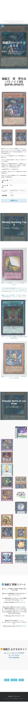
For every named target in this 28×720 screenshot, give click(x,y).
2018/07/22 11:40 (19, 616)
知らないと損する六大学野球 (14, 653)
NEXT (20, 680)
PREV (7, 680)
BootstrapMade (20, 698)
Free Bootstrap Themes (9, 698)
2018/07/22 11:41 (20, 602)
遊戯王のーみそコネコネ (14, 44)
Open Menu (2, 26)
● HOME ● (14, 680)
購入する (15, 200)
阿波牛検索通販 (14, 658)
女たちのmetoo (14, 655)
